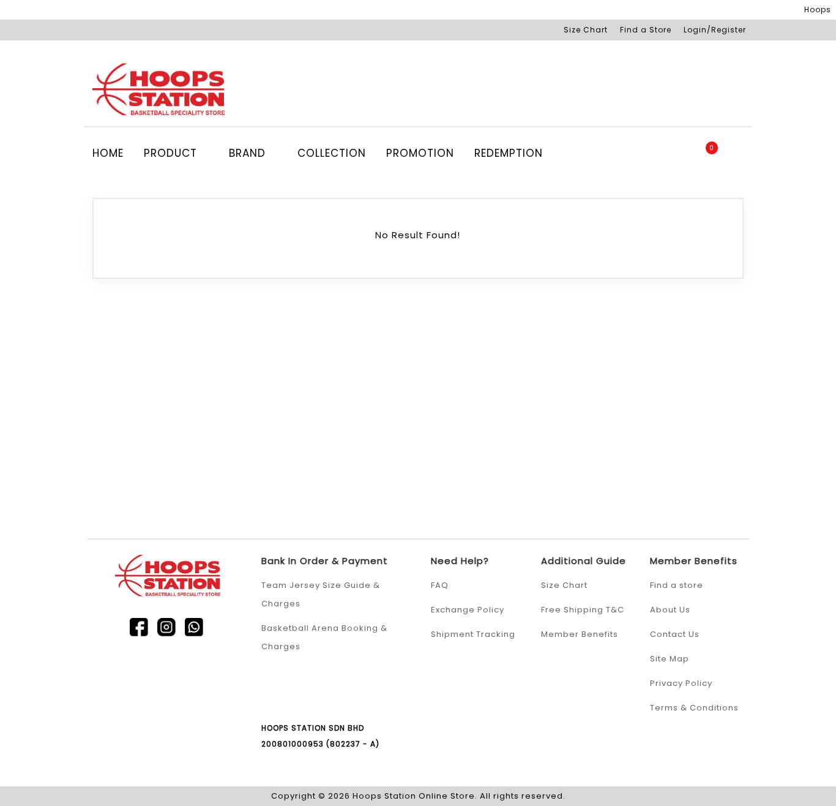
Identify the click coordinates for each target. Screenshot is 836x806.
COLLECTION (331, 153)
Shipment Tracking (473, 634)
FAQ (440, 585)
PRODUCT (172, 153)
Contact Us (675, 634)
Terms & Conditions (694, 708)
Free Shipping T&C (582, 610)
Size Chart (586, 29)
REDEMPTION (508, 153)
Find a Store (645, 29)
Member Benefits (579, 634)
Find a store (676, 585)
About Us (670, 610)
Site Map (669, 659)
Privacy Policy (681, 683)
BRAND (249, 153)
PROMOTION (420, 153)
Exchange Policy (467, 610)
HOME (108, 153)
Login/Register (715, 29)
